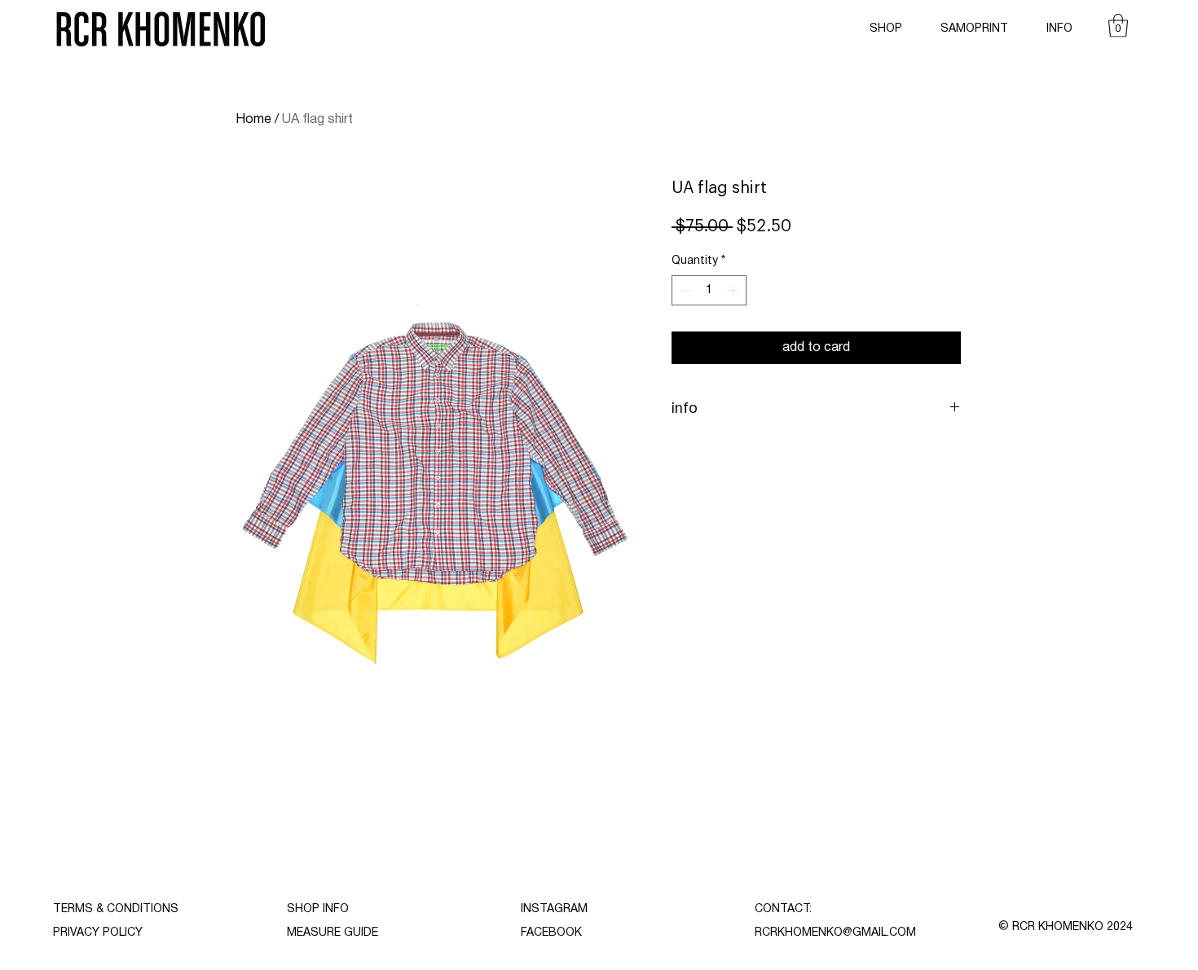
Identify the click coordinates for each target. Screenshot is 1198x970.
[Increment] (734, 290)
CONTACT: (783, 909)
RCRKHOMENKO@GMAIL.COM (835, 933)
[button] (1118, 25)
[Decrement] (684, 290)
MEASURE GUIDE (332, 933)
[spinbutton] (709, 290)
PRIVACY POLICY (98, 933)
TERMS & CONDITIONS (115, 909)
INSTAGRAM (554, 909)
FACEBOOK (551, 933)
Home (253, 119)
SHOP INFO (318, 909)
